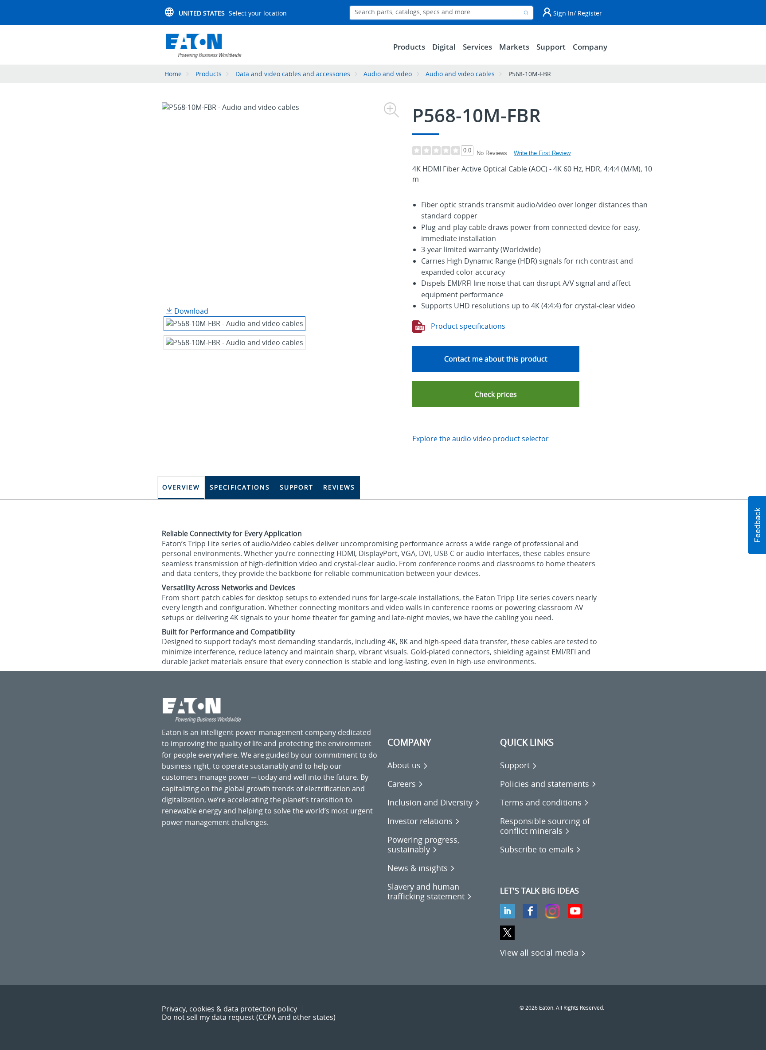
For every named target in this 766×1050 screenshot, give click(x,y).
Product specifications (467, 326)
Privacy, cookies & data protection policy (229, 1009)
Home (173, 74)
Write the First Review (542, 153)
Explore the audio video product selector (480, 438)
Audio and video (387, 74)
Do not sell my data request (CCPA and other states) (249, 1017)
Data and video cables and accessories (293, 74)
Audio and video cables (460, 74)
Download (190, 311)
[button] (495, 394)
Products (208, 74)
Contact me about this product (495, 359)
